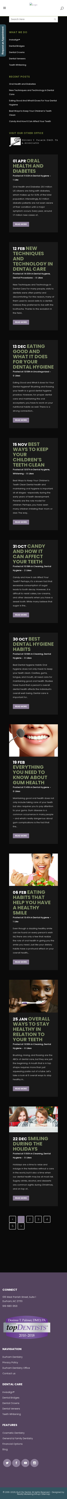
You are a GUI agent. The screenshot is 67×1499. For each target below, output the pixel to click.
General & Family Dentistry (17, 1438)
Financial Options (12, 1444)
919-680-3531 (9, 1306)
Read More (21, 224)
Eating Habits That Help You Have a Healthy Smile (32, 902)
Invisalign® (14, 39)
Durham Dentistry (12, 1357)
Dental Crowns (17, 52)
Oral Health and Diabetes (22, 83)
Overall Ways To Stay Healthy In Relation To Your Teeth (31, 1029)
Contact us (8, 1373)
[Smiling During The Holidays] (33, 1119)
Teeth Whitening (17, 64)
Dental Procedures (23, 277)
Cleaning (38, 566)
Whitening (18, 473)
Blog (5, 1449)
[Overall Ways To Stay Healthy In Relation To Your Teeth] (33, 996)
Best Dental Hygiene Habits (33, 644)
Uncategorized (41, 371)
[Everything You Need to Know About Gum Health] (33, 740)
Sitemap (46, 1494)
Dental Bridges (17, 46)
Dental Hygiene (41, 175)
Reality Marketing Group (28, 1494)
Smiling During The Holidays (30, 1143)
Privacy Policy (10, 1362)
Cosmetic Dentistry (13, 1433)
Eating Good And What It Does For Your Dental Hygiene (33, 356)
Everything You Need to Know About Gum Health (30, 775)
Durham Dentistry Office (16, 1368)
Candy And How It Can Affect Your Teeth (30, 121)
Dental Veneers (17, 58)
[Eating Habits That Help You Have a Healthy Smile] (33, 870)
